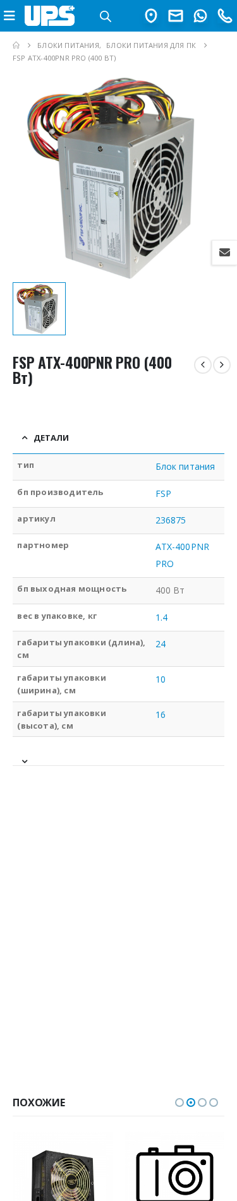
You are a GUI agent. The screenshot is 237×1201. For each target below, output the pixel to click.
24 (160, 644)
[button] (179, 1102)
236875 (170, 520)
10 (160, 679)
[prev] (203, 365)
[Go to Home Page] (16, 45)
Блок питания (185, 466)
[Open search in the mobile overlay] (105, 15)
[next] (222, 365)
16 (160, 714)
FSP (163, 493)
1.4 (161, 617)
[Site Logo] (50, 15)
